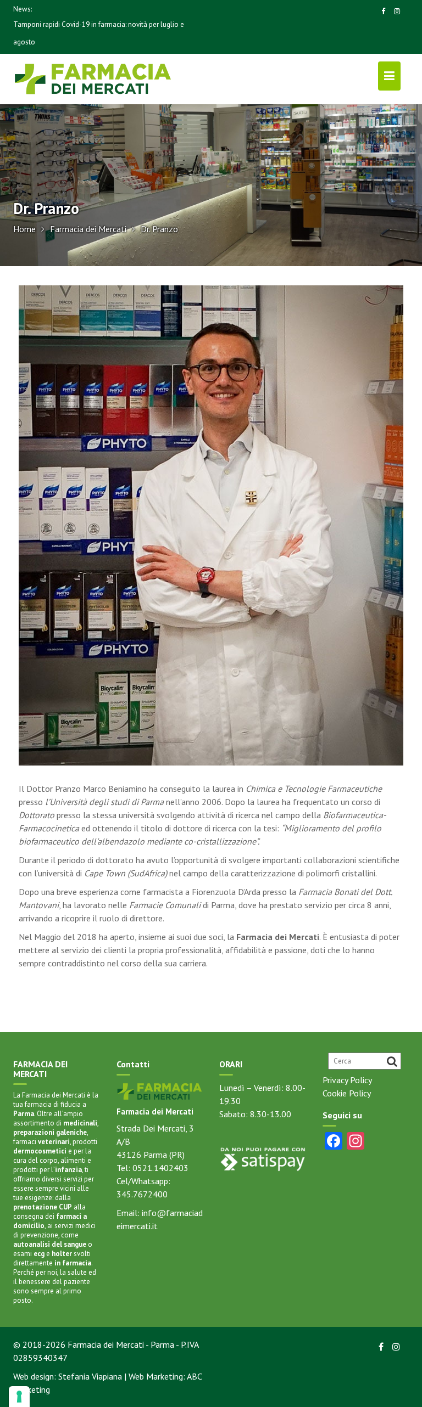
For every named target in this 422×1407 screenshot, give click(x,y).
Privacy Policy (347, 1079)
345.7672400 (142, 1194)
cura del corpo (35, 1160)
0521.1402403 (160, 1167)
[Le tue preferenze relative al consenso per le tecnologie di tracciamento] (19, 1396)
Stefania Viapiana (90, 1376)
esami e (42, 1253)
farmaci (41, 1141)
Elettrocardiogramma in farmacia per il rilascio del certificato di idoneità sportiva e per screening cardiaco (97, 33)
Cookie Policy (347, 1093)
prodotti (55, 1146)
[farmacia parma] (159, 1090)
